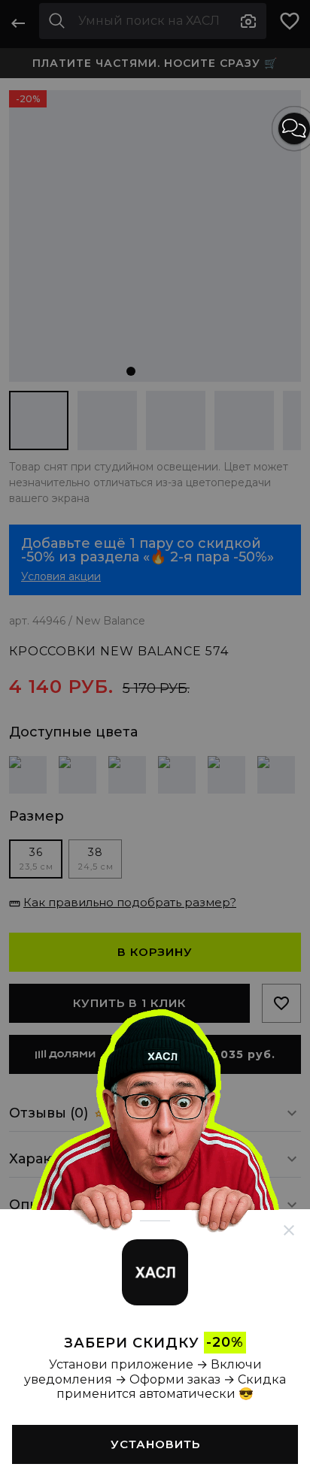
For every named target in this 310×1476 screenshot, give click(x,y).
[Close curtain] (289, 1230)
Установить (155, 1444)
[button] (294, 128)
